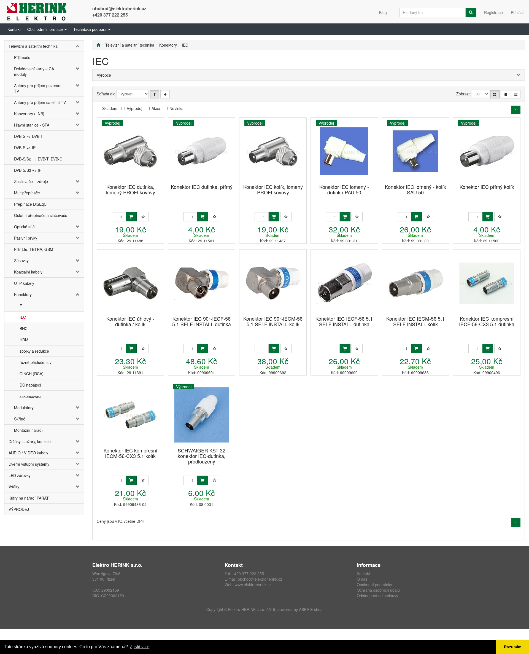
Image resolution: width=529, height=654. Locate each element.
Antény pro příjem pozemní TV (37, 88)
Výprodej (134, 108)
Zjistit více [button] (139, 646)
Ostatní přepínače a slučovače (40, 215)
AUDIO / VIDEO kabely (28, 452)
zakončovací (30, 396)
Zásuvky (21, 260)
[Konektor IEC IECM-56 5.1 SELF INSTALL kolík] (415, 283)
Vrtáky (14, 486)
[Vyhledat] (470, 12)
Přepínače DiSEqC (30, 204)
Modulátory (24, 407)
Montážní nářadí (28, 430)
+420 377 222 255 (110, 15)
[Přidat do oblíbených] (143, 216)
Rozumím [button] (512, 647)
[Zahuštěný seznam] (515, 94)
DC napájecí (30, 385)
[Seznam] (505, 94)
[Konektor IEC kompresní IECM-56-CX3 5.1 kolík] (130, 415)
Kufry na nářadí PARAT (29, 498)
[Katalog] (495, 94)
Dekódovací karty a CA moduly (34, 71)
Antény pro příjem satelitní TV (40, 102)
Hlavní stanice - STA (31, 125)
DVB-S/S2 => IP (27, 170)
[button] (47, 29)
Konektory (23, 294)
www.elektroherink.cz (253, 584)
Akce (156, 108)
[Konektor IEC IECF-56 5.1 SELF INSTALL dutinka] (344, 283)
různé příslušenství (36, 362)
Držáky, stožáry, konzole (30, 441)
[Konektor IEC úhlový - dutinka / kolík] (130, 283)
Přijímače (22, 57)
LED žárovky (20, 475)
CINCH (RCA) (32, 373)
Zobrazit (463, 94)
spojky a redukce (34, 351)
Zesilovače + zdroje (31, 181)
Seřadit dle (106, 94)
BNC (24, 328)
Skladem (109, 108)
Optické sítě (24, 226)
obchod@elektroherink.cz (119, 8)
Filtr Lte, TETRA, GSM (33, 249)
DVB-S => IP (25, 147)
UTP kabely (24, 283)
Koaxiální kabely (28, 272)
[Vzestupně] (154, 94)
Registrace (493, 12)
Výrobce (104, 75)
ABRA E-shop (311, 609)
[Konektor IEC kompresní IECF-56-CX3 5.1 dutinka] (486, 283)
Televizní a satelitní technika (33, 46)
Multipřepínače (27, 192)
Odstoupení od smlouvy (377, 595)
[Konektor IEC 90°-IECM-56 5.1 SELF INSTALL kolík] (273, 283)
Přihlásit (518, 12)
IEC (23, 317)
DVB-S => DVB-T (28, 136)
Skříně (19, 419)
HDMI (24, 339)
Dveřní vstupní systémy (29, 464)
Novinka (176, 108)
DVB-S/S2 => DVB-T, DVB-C (38, 159)
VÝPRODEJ (19, 509)
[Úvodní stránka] (98, 45)
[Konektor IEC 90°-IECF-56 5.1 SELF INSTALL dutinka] (201, 283)
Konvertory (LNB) (29, 113)
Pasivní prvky (25, 238)
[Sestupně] (165, 94)
